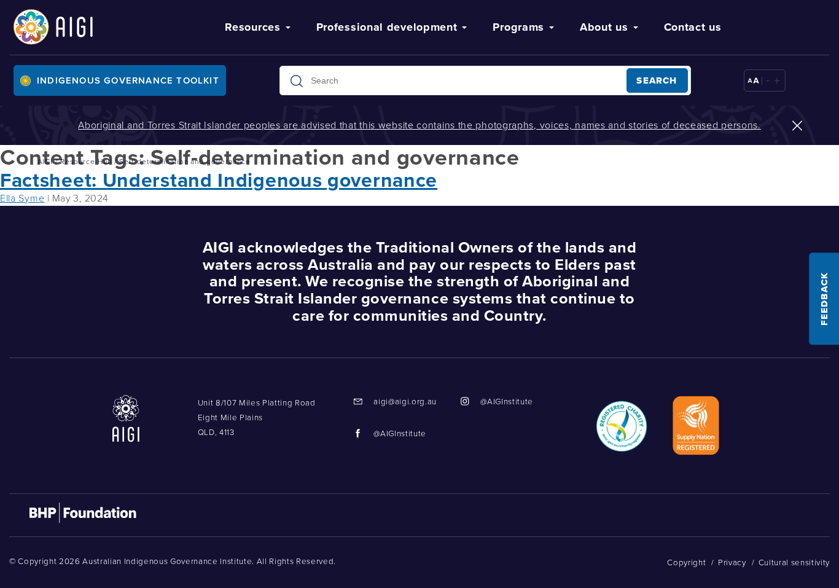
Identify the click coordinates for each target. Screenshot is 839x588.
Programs (518, 27)
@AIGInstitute (506, 401)
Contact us (693, 27)
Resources (252, 27)
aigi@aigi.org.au (405, 401)
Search (656, 80)
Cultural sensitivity (794, 562)
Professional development (387, 27)
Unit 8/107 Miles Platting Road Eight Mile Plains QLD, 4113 (257, 417)
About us (604, 27)
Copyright (686, 562)
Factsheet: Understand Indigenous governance (218, 180)
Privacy (732, 562)
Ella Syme (22, 198)
